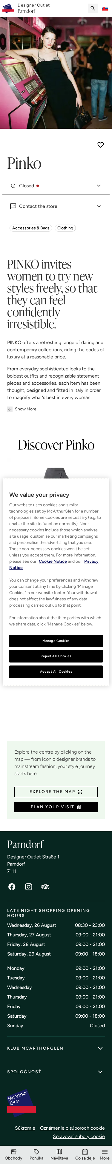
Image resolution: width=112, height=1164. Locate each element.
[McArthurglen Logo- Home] (8, 8)
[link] (34, 8)
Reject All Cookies (56, 656)
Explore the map (52, 791)
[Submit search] (93, 8)
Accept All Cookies (56, 671)
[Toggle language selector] (105, 8)
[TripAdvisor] (45, 887)
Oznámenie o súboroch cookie (72, 1128)
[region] (56, 582)
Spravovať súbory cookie (79, 1136)
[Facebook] (12, 887)
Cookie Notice (53, 561)
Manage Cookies (56, 641)
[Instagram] (28, 887)
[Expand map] (56, 702)
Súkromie (25, 1128)
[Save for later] (100, 145)
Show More (25, 409)
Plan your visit (52, 806)
